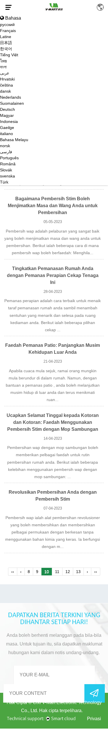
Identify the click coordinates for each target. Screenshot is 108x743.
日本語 (6, 42)
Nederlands (10, 97)
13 (78, 571)
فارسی (6, 151)
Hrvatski (7, 79)
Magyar (7, 115)
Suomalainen (12, 103)
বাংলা (3, 67)
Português (9, 158)
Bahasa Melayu (14, 139)
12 (67, 571)
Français (8, 30)
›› (95, 571)
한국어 (6, 48)
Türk (4, 182)
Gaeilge (7, 127)
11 (57, 571)
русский (7, 24)
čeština (6, 85)
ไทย (3, 61)
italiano (6, 133)
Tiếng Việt (9, 55)
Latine (5, 36)
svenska (7, 176)
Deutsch (7, 109)
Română (8, 164)
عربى (4, 73)
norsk (5, 145)
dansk (5, 91)
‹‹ (12, 571)
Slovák (6, 170)
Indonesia (9, 121)
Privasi (94, 718)
